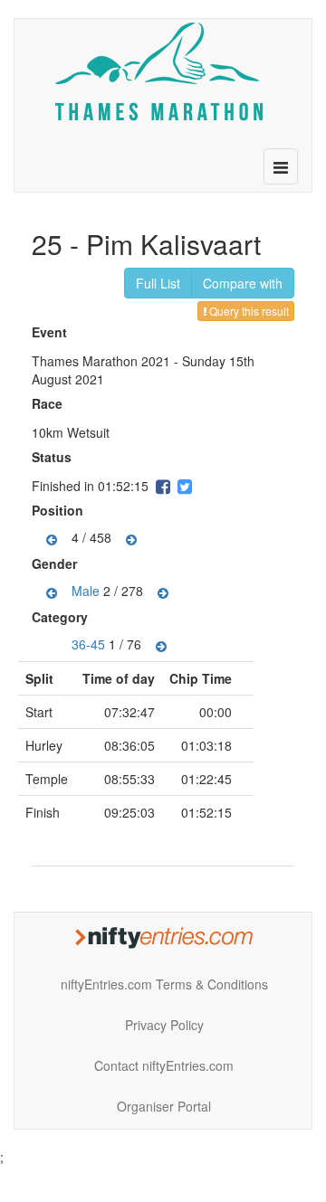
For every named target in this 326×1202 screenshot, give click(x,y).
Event (52, 332)
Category (62, 617)
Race (49, 403)
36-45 (88, 644)
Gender (57, 563)
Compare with (243, 283)
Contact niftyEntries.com (164, 1065)
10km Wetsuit (71, 432)
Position (60, 510)
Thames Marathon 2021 (101, 361)
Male (86, 591)
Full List (158, 283)
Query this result (247, 310)
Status (54, 457)
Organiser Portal (164, 1106)
